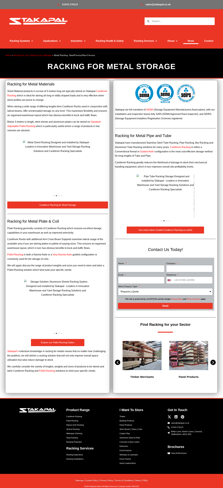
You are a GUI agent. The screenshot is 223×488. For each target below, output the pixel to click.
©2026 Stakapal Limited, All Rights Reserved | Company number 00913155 (111, 486)
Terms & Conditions (124, 480)
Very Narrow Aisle (62, 254)
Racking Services (144, 41)
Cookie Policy (91, 480)
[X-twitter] (169, 417)
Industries (76, 41)
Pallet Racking (15, 254)
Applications (50, 41)
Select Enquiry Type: (128, 286)
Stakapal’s (13, 351)
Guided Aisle (147, 151)
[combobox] (169, 280)
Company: (171, 263)
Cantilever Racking (180, 147)
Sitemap (79, 480)
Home (8, 55)
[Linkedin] (176, 417)
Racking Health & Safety (110, 41)
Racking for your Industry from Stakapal (33, 55)
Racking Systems (20, 41)
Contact (208, 41)
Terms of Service (193, 299)
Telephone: (171, 275)
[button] (26, 166)
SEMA (149, 109)
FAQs (145, 480)
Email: (121, 275)
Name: (121, 263)
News (191, 41)
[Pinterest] (182, 417)
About (170, 41)
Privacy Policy (176, 299)
